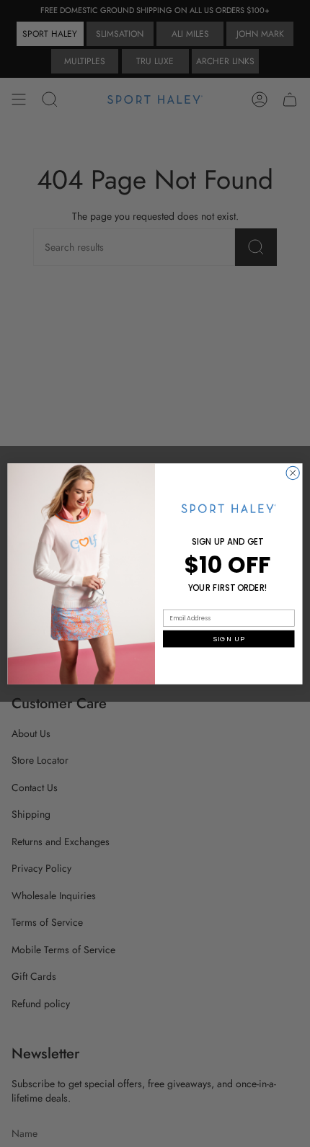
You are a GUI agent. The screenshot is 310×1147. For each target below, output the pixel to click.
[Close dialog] (292, 472)
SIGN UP (228, 638)
